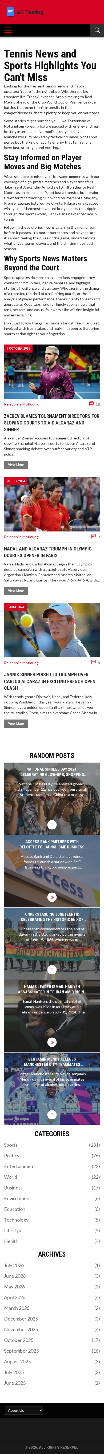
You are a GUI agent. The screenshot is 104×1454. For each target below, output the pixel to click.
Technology (52, 1219)
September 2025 (52, 1350)
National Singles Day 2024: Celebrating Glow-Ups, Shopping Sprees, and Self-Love (52, 772)
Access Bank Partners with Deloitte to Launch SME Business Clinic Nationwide (52, 844)
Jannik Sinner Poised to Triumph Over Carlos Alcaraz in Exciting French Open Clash (49, 681)
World (52, 1177)
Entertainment (52, 1166)
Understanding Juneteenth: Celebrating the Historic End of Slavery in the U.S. (52, 917)
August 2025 (52, 1361)
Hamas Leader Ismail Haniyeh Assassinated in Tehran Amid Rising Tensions (52, 989)
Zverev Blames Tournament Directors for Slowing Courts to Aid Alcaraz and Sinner (51, 422)
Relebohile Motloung (21, 404)
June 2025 (52, 1383)
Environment (52, 1198)
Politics (52, 1155)
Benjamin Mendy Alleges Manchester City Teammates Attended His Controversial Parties (52, 1062)
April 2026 (52, 1297)
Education (52, 1209)
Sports (52, 1144)
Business (52, 1187)
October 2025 (52, 1340)
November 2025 (52, 1329)
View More (16, 465)
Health (52, 1241)
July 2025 (52, 1372)
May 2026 (52, 1286)
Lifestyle (52, 1230)
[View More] (52, 824)
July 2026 (52, 1265)
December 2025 (52, 1318)
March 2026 (52, 1308)
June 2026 (52, 1276)
